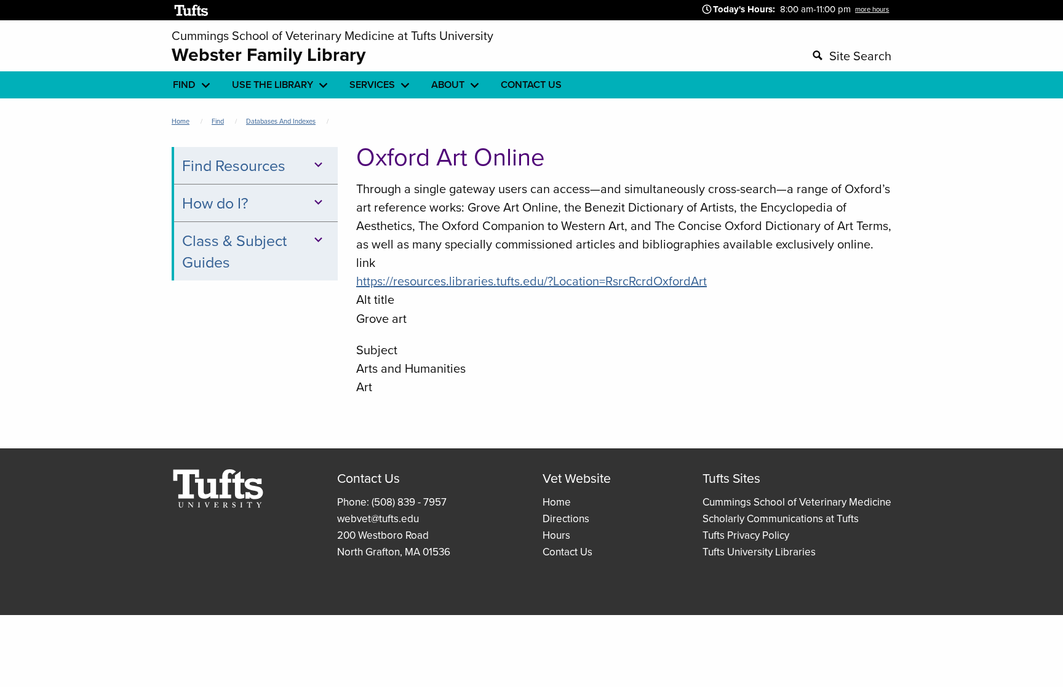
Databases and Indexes (281, 121)
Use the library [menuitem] (272, 84)
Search (688, 54)
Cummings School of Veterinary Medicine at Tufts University (332, 35)
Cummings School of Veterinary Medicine (797, 501)
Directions (566, 518)
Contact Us (567, 551)
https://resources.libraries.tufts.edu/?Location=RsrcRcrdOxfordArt (531, 281)
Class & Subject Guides (234, 250)
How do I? (215, 202)
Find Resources (233, 165)
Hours (556, 535)
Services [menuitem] (372, 84)
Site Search (860, 56)
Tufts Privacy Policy (746, 535)
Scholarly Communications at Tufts (781, 518)
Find (218, 121)
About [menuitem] (447, 84)
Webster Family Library (268, 54)
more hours (872, 9)
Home (180, 121)
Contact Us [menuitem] (531, 84)
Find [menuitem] (184, 84)
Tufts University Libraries (759, 551)
